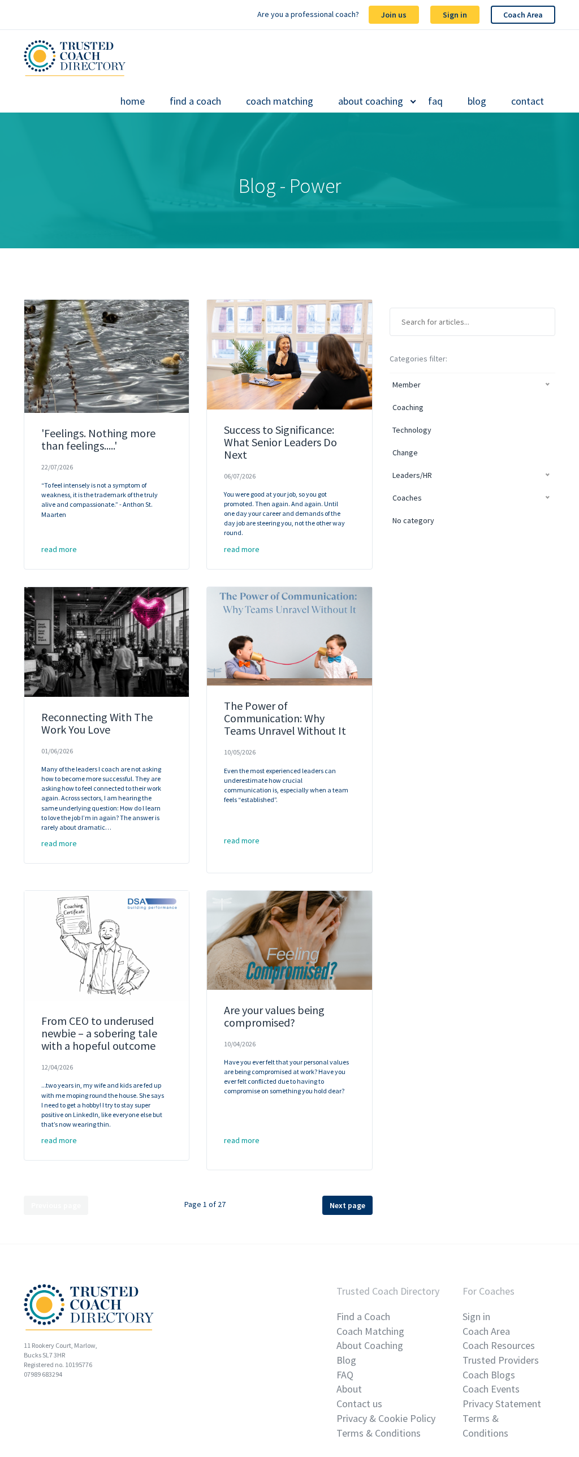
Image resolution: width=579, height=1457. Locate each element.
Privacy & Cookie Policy (385, 1418)
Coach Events (491, 1388)
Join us (394, 15)
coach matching (279, 101)
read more (59, 549)
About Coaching (369, 1345)
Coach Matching (370, 1331)
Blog (346, 1360)
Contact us (359, 1403)
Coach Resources (499, 1345)
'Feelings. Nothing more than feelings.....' (98, 439)
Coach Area (523, 15)
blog (477, 101)
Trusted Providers (501, 1360)
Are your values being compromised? (274, 1016)
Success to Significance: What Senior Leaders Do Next (280, 442)
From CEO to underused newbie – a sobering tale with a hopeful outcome (99, 1033)
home (132, 101)
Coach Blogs (489, 1374)
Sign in (455, 15)
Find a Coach (363, 1316)
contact (527, 101)
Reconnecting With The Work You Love (97, 723)
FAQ (344, 1374)
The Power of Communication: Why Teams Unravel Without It (285, 718)
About (349, 1388)
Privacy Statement (502, 1403)
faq (435, 101)
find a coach (195, 101)
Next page (347, 1205)
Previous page (56, 1205)
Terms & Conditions (378, 1432)
